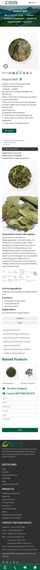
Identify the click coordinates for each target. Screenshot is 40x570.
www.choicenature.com (15, 537)
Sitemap (5, 556)
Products (5, 472)
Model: (6, 140)
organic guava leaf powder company (16, 342)
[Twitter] (10, 562)
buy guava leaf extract (11, 330)
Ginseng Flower (8, 383)
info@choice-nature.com (16, 534)
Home (4, 469)
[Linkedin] (7, 562)
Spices (4, 512)
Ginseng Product (8, 503)
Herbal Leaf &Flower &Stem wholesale (16, 349)
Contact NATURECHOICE (10, 484)
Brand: (6, 143)
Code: (5, 145)
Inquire (10, 131)
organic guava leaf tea (11, 345)
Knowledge (6, 478)
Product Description (11, 149)
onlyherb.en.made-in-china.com (19, 543)
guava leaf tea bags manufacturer (16, 334)
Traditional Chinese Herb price (14, 353)
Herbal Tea (6, 497)
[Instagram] (17, 562)
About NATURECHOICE (9, 475)
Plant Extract (6, 506)
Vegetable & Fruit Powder (11, 518)
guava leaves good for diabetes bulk (16, 338)
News (4, 481)
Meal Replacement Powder (12, 515)
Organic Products (8, 500)
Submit (20, 430)
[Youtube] (14, 562)
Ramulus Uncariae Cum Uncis (29, 383)
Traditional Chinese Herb (11, 493)
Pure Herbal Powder (9, 509)
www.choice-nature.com (16, 540)
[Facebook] (3, 562)
